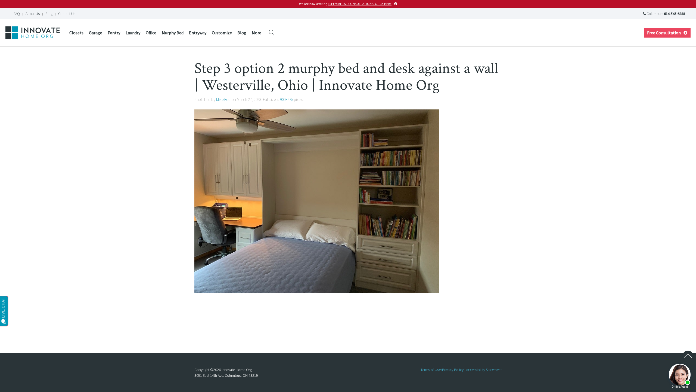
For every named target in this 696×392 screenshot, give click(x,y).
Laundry (133, 32)
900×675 (286, 99)
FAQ (17, 13)
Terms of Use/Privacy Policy (442, 369)
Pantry (114, 32)
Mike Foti (223, 99)
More (256, 32)
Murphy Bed (173, 32)
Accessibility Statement (484, 369)
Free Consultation (664, 32)
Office (151, 32)
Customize (222, 32)
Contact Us (66, 13)
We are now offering (345, 4)
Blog (48, 13)
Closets (76, 32)
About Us (33, 13)
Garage (95, 32)
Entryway (197, 32)
